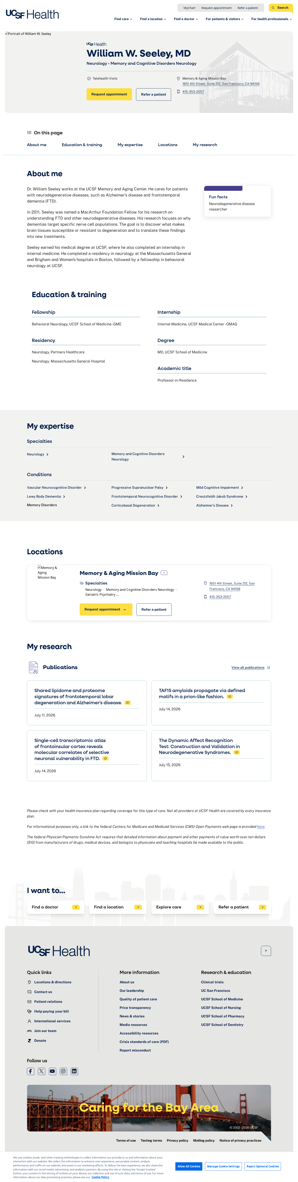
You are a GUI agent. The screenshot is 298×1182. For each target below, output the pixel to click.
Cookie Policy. (100, 1177)
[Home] (33, 14)
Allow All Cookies (189, 1166)
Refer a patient (248, 8)
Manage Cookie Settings (223, 1166)
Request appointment (217, 8)
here (261, 826)
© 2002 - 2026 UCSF (244, 1127)
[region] (149, 1167)
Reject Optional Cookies (263, 1166)
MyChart (189, 8)
